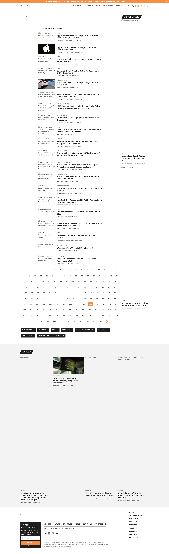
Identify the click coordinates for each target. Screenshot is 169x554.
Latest (71, 6)
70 (44, 293)
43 (73, 281)
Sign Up (30, 542)
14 (99, 270)
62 (91, 287)
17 (116, 270)
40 (55, 281)
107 (77, 304)
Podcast (126, 6)
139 (90, 315)
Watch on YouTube (63, 524)
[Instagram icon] (49, 533)
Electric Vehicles (62, 92)
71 (50, 293)
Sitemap (46, 528)
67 (26, 293)
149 (68, 322)
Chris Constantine (62, 146)
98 (115, 298)
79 (97, 293)
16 (110, 270)
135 (63, 315)
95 (97, 298)
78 (91, 293)
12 (87, 270)
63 (97, 287)
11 (81, 270)
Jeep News (124, 300)
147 (54, 322)
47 (97, 281)
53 (38, 287)
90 (67, 298)
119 (57, 310)
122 (77, 310)
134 (57, 315)
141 (103, 315)
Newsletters (108, 6)
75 (73, 293)
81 (109, 293)
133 (50, 315)
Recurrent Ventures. (53, 540)
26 (70, 276)
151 (81, 322)
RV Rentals (133, 537)
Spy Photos (134, 518)
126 (103, 310)
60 (79, 287)
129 (24, 315)
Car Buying (88, 490)
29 (88, 276)
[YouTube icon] (45, 533)
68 (32, 293)
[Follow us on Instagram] (141, 6)
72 (55, 293)
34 (117, 276)
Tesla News (60, 256)
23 (52, 276)
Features (133, 525)
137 (77, 315)
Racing (123, 153)
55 (49, 287)
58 (67, 287)
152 (88, 322)
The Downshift (135, 515)
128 (116, 310)
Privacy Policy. (32, 545)
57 (61, 287)
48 (103, 281)
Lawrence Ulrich (62, 75)
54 (44, 287)
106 (70, 304)
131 (37, 315)
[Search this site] (133, 6)
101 (37, 304)
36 (31, 281)
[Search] (118, 16)
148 (61, 322)
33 (111, 276)
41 (61, 281)
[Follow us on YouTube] (138, 6)
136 (70, 315)
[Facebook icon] (53, 533)
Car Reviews (88, 6)
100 (30, 304)
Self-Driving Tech (62, 115)
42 (67, 281)
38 (43, 281)
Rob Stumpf (60, 263)
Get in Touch (100, 524)
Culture (59, 221)
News (79, 6)
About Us (48, 524)
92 (79, 298)
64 (103, 287)
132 (44, 315)
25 (64, 276)
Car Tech (59, 197)
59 (73, 287)
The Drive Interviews (63, 186)
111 (103, 304)
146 (47, 322)
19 (29, 276)
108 (84, 304)
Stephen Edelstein (62, 40)
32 (105, 276)
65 (108, 287)
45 (85, 281)
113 (116, 304)
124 (90, 310)
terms (99, 544)
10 (76, 270)
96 (103, 298)
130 (31, 315)
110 (97, 304)
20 (35, 276)
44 (79, 281)
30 (94, 276)
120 (64, 310)
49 (109, 281)
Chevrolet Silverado (63, 162)
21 (41, 276)
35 (25, 281)
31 (99, 276)
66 (114, 287)
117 (44, 310)
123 (83, 310)
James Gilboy (61, 64)
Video (118, 6)
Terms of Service (24, 545)
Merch (98, 6)
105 (64, 304)
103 (50, 304)
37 (37, 281)
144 (34, 322)
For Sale (59, 139)
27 (76, 276)
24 (58, 276)
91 (73, 298)
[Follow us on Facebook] (144, 6)
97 (109, 298)
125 (96, 310)
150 (74, 322)
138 (83, 315)
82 (115, 293)
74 (67, 293)
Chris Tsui (60, 216)
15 (105, 270)
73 (61, 293)
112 (110, 304)
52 (32, 287)
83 (26, 298)
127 (109, 310)
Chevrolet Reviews (63, 103)
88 (56, 298)
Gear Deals (133, 534)
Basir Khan (60, 250)
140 (96, 315)
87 (50, 298)
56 (55, 287)
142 (110, 315)
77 (85, 293)
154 (101, 322)
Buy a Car (87, 524)
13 (93, 270)
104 (57, 304)
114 (25, 310)
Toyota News (56, 376)
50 (115, 281)
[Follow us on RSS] (147, 6)
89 (61, 298)
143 (116, 315)
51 (26, 287)
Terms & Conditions (68, 528)
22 (47, 276)
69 (38, 293)
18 (23, 276)
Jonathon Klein (61, 193)
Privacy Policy (61, 1)
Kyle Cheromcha (62, 111)
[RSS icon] (57, 533)
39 (49, 281)
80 (103, 293)
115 (31, 310)
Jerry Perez (60, 134)
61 (85, 287)
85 (38, 298)
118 (51, 310)
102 (44, 304)
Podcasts (133, 531)
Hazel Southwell (90, 498)
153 (94, 322)
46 (91, 281)
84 (32, 298)
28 (82, 276)
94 (91, 298)
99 (24, 304)
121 (70, 310)
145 (41, 322)
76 (79, 293)
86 (44, 298)
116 (38, 310)
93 (85, 298)
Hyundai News (122, 490)
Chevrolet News (62, 80)
